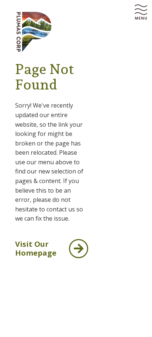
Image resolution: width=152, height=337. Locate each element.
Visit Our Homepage (35, 248)
